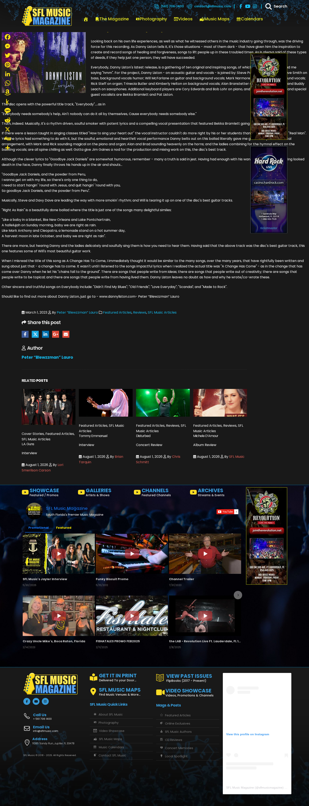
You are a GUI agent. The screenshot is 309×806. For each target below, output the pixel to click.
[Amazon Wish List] (7, 92)
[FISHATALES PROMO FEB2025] (132, 615)
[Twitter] (7, 55)
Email (65, 334)
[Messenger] (7, 46)
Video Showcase (111, 731)
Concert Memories (179, 748)
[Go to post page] (48, 407)
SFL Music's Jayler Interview (45, 579)
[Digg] (7, 138)
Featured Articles (117, 312)
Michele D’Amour (205, 435)
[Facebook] (241, 6)
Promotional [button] (38, 528)
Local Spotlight (176, 756)
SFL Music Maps (110, 739)
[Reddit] (7, 120)
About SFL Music (111, 714)
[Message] (7, 110)
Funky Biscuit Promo (112, 579)
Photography (153, 19)
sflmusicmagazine (271, 787)
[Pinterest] (7, 64)
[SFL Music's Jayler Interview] (59, 554)
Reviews (139, 312)
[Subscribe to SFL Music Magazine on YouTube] (227, 511)
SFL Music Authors (178, 732)
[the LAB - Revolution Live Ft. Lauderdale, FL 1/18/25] (205, 615)
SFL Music (236, 456)
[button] (26, 595)
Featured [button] (63, 528)
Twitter (35, 334)
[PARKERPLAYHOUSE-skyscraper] (268, 96)
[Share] (7, 147)
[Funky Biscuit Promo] (132, 554)
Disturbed (143, 435)
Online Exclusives (177, 723)
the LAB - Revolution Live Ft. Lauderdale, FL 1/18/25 (205, 641)
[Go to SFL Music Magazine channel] (34, 511)
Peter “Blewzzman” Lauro (77, 312)
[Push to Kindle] (7, 101)
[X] (7, 129)
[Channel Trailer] (205, 554)
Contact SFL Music (112, 755)
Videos (185, 19)
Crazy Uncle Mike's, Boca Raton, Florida (54, 641)
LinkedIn (45, 334)
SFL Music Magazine (67, 508)
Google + (55, 334)
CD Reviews (173, 740)
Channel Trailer (181, 579)
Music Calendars (111, 747)
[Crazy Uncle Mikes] (268, 189)
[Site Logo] (47, 16)
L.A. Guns (28, 444)
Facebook (25, 334)
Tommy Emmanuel (93, 435)
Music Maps (217, 19)
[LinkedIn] (7, 74)
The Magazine (114, 19)
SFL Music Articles (162, 312)
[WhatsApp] (7, 83)
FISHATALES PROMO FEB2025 (118, 641)
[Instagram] (255, 6)
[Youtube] (248, 6)
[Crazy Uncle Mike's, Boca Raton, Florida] (59, 615)
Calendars (252, 19)
